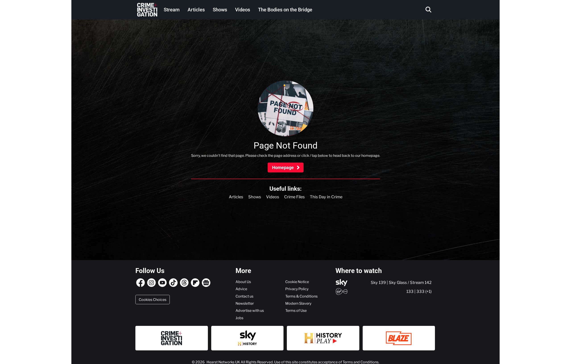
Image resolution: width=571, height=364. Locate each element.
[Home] (147, 10)
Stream (172, 9)
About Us (243, 281)
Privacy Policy (296, 289)
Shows (220, 9)
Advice (241, 289)
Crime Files (294, 196)
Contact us (244, 296)
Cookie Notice (297, 281)
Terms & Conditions (301, 296)
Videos (242, 9)
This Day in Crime (326, 196)
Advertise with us (250, 310)
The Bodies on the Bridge (285, 9)
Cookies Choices (152, 299)
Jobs (239, 318)
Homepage (283, 167)
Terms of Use (296, 310)
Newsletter (245, 303)
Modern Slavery (298, 303)
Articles (196, 9)
